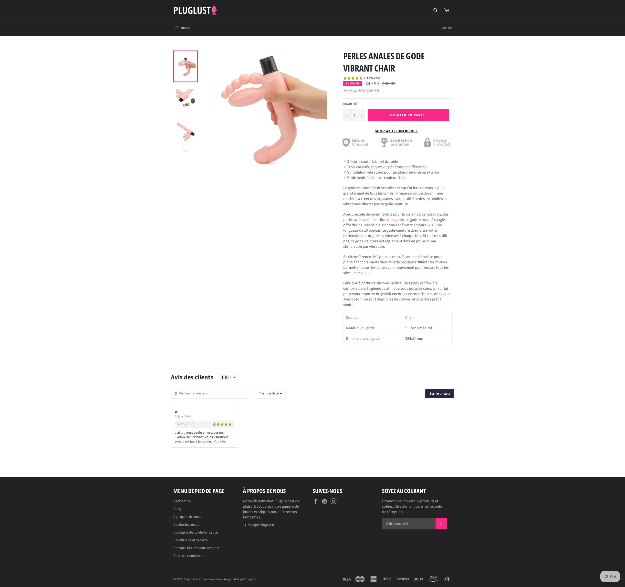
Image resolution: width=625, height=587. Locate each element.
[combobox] (270, 394)
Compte (446, 28)
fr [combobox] (229, 377)
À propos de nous (187, 516)
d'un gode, (396, 219)
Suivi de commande (189, 555)
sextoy (414, 283)
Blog (177, 509)
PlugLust (189, 579)
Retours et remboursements (196, 548)
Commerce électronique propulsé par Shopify (225, 579)
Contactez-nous (186, 524)
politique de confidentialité (195, 532)
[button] (361, 78)
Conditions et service (190, 540)
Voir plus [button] (220, 441)
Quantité (350, 104)
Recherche (182, 501)
